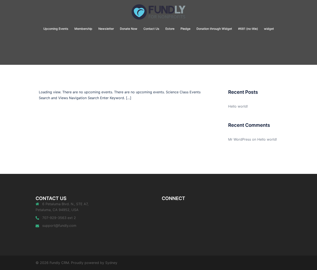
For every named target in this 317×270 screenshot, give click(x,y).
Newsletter (106, 28)
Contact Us (151, 28)
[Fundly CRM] (158, 13)
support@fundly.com (59, 225)
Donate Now (128, 28)
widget (269, 28)
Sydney (111, 262)
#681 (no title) (248, 28)
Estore (169, 28)
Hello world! (238, 106)
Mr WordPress (239, 139)
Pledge (185, 28)
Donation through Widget (214, 28)
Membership (83, 28)
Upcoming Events (55, 28)
